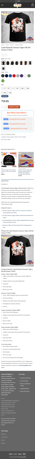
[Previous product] (6, 55)
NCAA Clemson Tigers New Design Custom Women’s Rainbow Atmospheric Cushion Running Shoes (25, 172)
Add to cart (14, 107)
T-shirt (19, 137)
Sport (7, 44)
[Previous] (1, 165)
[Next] (34, 165)
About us (3, 434)
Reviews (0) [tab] (4, 184)
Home (2, 44)
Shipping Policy (24, 388)
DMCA (3, 443)
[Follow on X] (17, 1)
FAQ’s (3, 440)
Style (2, 58)
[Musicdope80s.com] (17, 5)
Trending (24, 137)
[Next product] (2, 55)
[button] (2, 5)
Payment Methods (25, 378)
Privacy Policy (24, 381)
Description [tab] (4, 181)
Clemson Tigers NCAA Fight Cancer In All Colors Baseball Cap (8, 171)
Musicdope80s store (26, 365)
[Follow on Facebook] (15, 1)
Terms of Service (24, 391)
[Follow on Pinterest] (19, 1)
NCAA (12, 44)
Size (2, 84)
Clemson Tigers (19, 44)
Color (3, 72)
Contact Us (4, 437)
